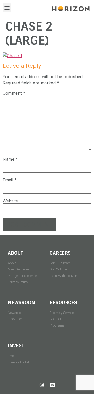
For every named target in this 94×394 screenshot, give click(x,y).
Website (10, 201)
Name (10, 159)
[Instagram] (41, 385)
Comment (14, 93)
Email (10, 180)
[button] (7, 7)
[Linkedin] (52, 385)
